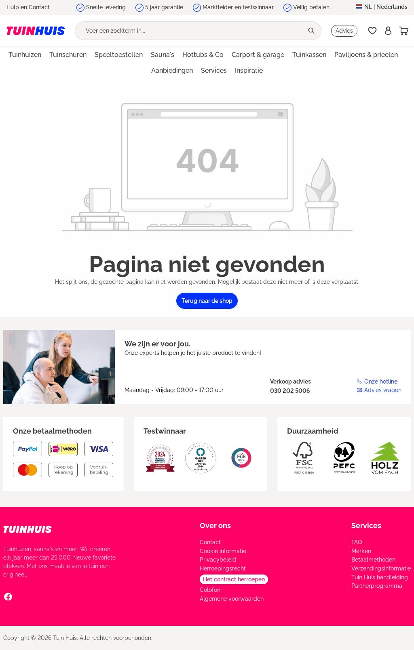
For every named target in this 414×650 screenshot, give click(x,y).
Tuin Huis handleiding (379, 577)
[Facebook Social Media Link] (8, 596)
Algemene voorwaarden (232, 598)
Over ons (215, 525)
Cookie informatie (223, 551)
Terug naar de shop (207, 301)
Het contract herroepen (234, 579)
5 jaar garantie (164, 7)
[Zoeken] (312, 30)
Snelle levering (106, 7)
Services (366, 525)
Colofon (210, 590)
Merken (361, 551)
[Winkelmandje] (404, 30)
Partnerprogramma (376, 586)
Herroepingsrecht (223, 568)
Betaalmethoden (373, 559)
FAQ (356, 542)
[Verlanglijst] (372, 30)
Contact (210, 542)
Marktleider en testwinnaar (238, 7)
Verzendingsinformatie (381, 568)
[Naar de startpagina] (35, 30)
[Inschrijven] (388, 30)
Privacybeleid (218, 559)
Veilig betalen (311, 7)
